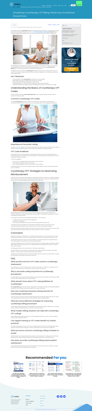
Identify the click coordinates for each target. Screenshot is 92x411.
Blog (62, 5)
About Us (55, 5)
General (15, 27)
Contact (42, 405)
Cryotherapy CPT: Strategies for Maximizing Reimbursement (70, 35)
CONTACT (79, 5)
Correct (40, 32)
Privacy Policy (28, 403)
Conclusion (65, 38)
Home (12, 27)
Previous (54, 24)
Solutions (44, 5)
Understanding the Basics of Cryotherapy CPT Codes (69, 31)
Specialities (49, 5)
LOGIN (73, 5)
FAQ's (65, 5)
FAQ (63, 40)
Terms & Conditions (30, 401)
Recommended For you (68, 43)
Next (58, 24)
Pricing (59, 5)
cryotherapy (17, 147)
